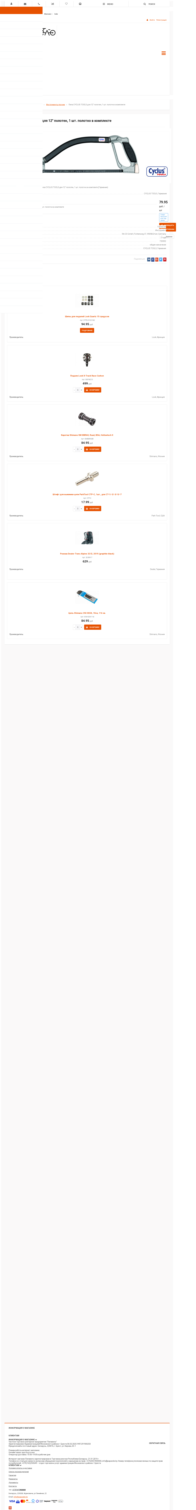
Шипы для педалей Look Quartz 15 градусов (87, 316)
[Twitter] (160, 259)
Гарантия (12, 1475)
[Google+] (156, 260)
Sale (56, 14)
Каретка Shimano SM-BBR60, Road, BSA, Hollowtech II (87, 435)
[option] (88, 165)
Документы (13, 1483)
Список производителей (19, 1472)
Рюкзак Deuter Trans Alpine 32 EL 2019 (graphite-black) (87, 554)
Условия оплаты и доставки (20, 1468)
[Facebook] (152, 260)
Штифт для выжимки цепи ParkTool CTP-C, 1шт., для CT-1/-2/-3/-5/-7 (87, 494)
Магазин (47, 14)
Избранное (167, 237)
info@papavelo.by (21, 1497)
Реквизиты (13, 1479)
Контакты (13, 1486)
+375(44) (19, 1490)
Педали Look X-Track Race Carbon (87, 376)
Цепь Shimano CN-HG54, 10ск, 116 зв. (87, 613)
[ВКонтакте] (148, 259)
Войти (152, 20)
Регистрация (161, 20)
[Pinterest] (164, 259)
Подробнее (87, 330)
